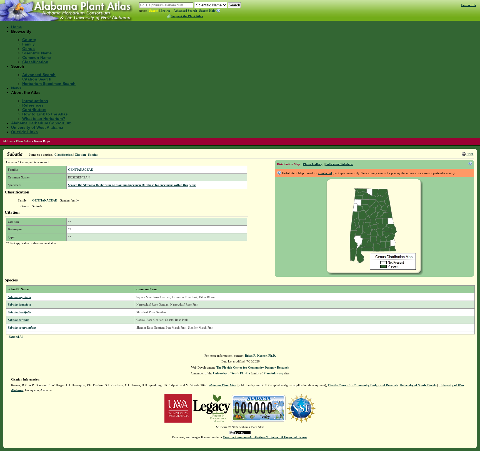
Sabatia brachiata (19, 304)
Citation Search (36, 79)
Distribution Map (288, 164)
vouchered (325, 173)
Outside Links (24, 132)
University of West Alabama (37, 127)
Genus (28, 48)
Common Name (36, 57)
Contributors (34, 109)
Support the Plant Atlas (187, 16)
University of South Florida (231, 373)
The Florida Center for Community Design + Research (252, 367)
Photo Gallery (312, 164)
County (29, 39)
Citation (80, 154)
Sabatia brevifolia (19, 312)
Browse (165, 10)
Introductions (35, 101)
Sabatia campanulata (22, 327)
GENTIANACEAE (80, 169)
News (16, 88)
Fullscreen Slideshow (339, 164)
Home (16, 27)
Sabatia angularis (19, 297)
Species (93, 154)
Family (28, 44)
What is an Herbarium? (43, 118)
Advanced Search (185, 10)
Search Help (207, 10)
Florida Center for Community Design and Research (363, 385)
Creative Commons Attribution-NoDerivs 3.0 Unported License (265, 437)
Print (469, 153)
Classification (35, 62)
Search (153, 10)
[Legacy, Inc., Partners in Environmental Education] (212, 408)
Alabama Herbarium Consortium (41, 123)
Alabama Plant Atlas (17, 141)
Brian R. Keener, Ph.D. (260, 355)
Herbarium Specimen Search (49, 83)
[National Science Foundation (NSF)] (301, 408)
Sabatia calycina (18, 319)
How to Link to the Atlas (45, 114)
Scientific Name (37, 53)
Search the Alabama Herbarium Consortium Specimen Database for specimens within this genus (132, 185)
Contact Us (468, 5)
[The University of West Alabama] (178, 408)
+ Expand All (14, 336)
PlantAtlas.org (273, 373)
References (33, 105)
